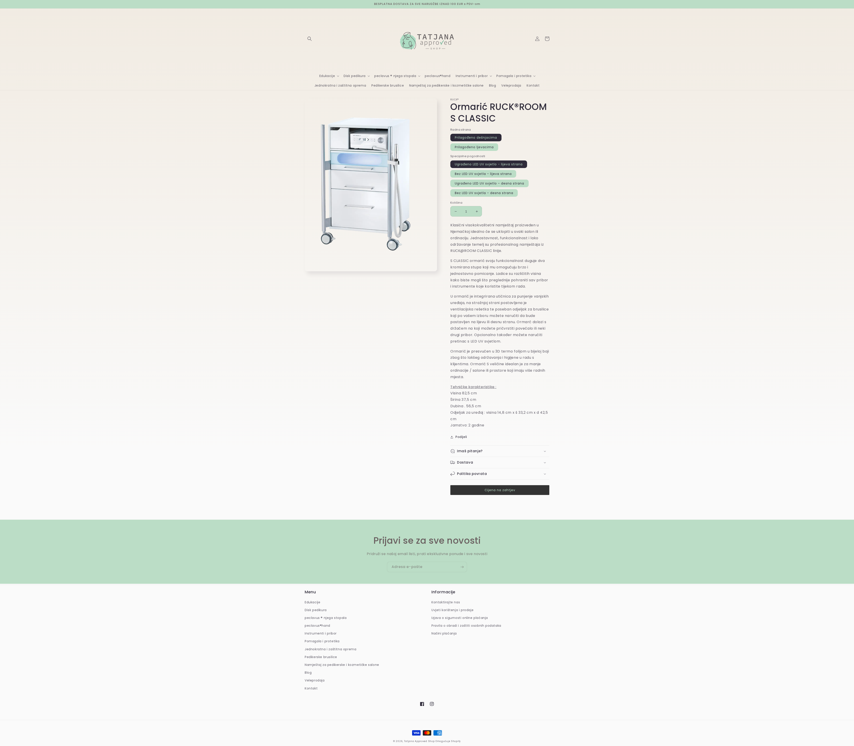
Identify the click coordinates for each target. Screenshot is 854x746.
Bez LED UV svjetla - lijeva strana (483, 174)
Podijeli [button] (461, 437)
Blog (308, 672)
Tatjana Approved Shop (419, 741)
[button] (309, 39)
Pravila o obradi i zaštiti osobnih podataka (466, 625)
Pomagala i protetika (322, 641)
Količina (456, 203)
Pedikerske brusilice (321, 657)
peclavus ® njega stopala (325, 618)
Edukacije (312, 602)
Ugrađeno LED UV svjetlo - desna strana (489, 183)
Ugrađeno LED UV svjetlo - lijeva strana (489, 164)
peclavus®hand (317, 625)
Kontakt (311, 688)
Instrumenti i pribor (321, 633)
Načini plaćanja (444, 633)
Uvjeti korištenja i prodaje (452, 610)
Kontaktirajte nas (445, 602)
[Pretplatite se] (462, 567)
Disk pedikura (316, 610)
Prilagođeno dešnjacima (476, 137)
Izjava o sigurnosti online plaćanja (459, 618)
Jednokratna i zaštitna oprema (330, 649)
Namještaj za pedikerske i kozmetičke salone (342, 665)
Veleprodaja (315, 680)
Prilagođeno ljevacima (474, 147)
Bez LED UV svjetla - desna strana (484, 193)
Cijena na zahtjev (500, 490)
